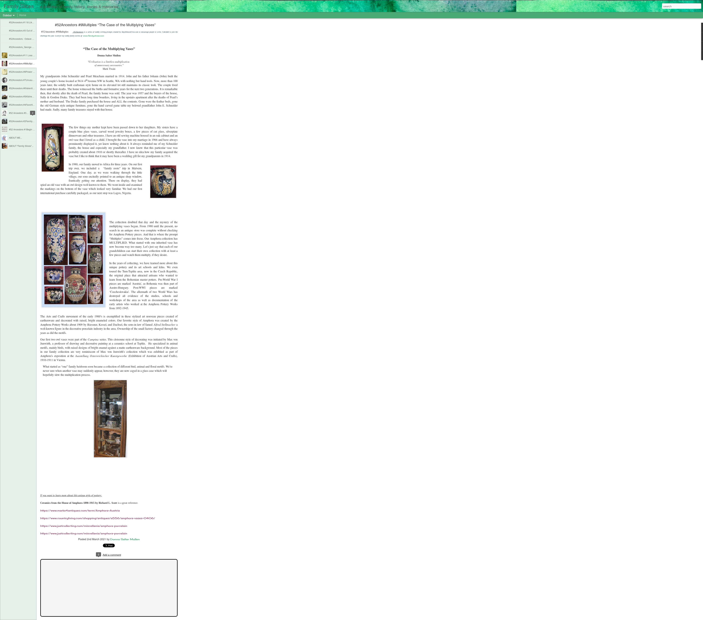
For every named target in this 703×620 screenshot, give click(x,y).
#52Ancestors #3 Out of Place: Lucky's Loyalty (32, 30)
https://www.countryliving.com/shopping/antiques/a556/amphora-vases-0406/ (97, 518)
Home (22, 15)
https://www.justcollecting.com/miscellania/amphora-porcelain (83, 525)
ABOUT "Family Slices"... (21, 145)
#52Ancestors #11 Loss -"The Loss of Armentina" (33, 55)
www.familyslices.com (93, 36)
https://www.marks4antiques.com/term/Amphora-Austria (80, 510)
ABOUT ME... (15, 137)
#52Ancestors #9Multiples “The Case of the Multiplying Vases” (105, 24)
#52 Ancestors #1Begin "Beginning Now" (29, 129)
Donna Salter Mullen (125, 539)
